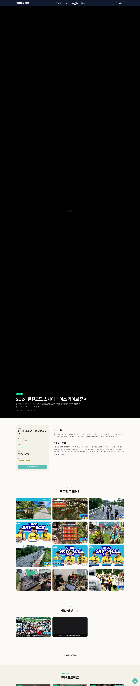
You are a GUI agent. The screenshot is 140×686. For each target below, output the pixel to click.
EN (113, 3)
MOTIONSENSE (22, 3)
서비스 (65, 3)
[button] (33, 509)
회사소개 (58, 3)
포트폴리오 (75, 3)
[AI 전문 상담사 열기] (135, 681)
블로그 (83, 3)
